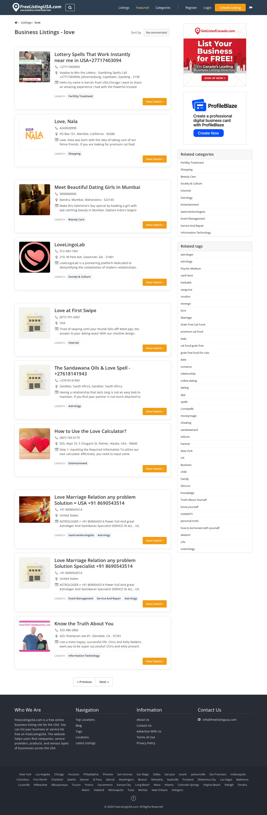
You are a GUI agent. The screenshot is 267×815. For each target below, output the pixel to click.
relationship (188, 373)
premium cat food (192, 331)
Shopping (74, 153)
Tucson (76, 785)
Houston (73, 774)
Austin (183, 774)
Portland (188, 779)
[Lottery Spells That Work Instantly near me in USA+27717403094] (34, 66)
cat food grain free (192, 345)
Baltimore (242, 779)
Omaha (242, 785)
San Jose (170, 774)
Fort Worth (40, 779)
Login (208, 7)
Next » (104, 682)
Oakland (99, 790)
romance (186, 367)
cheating (186, 423)
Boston (142, 779)
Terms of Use (146, 737)
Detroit (110, 779)
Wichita (142, 790)
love (183, 310)
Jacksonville (198, 774)
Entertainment (77, 463)
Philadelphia (91, 774)
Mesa (157, 785)
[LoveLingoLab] (34, 257)
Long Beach (142, 785)
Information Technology (83, 655)
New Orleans (160, 790)
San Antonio (124, 774)
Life (183, 542)
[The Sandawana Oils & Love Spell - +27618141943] (34, 380)
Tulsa (131, 790)
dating (185, 387)
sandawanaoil (189, 430)
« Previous (84, 682)
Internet (73, 343)
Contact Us (144, 725)
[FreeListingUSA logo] (36, 7)
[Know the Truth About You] (34, 636)
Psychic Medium (191, 268)
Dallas (156, 774)
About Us (143, 720)
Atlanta (169, 785)
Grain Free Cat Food (193, 324)
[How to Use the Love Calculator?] (34, 443)
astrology (186, 261)
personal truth (190, 521)
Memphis (157, 779)
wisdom (185, 535)
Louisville (24, 785)
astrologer (187, 254)
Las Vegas (226, 779)
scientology (188, 549)
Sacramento (105, 785)
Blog (79, 725)
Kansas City (124, 785)
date (183, 359)
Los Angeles (42, 774)
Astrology (74, 406)
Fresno (89, 785)
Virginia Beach (211, 785)
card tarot (187, 275)
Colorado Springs (188, 785)
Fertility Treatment (80, 96)
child (183, 472)
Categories (162, 7)
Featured (142, 7)
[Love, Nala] (34, 133)
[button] (251, 7)
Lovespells (187, 409)
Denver (84, 779)
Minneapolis (115, 790)
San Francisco (217, 774)
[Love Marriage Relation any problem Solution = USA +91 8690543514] (34, 509)
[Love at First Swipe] (34, 323)
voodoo (185, 296)
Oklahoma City (207, 779)
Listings (123, 7)
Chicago (59, 774)
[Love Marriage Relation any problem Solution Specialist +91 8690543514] (34, 572)
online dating (189, 381)
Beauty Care (76, 219)
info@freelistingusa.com (220, 720)
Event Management (80, 598)
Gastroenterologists (81, 535)
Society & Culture (79, 276)
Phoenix (108, 774)
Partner (185, 444)
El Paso (97, 779)
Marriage (186, 317)
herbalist (186, 282)
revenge (186, 303)
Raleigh (229, 785)
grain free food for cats (195, 353)
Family (185, 479)
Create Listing (230, 7)
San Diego (143, 774)
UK (182, 458)
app (183, 395)
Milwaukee (40, 785)
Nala (183, 339)
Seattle (71, 779)
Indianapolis (238, 774)
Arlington (177, 790)
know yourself (189, 507)
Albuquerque (59, 785)
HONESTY (187, 514)
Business (186, 465)
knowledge (187, 493)
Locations (82, 737)
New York (187, 451)
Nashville (172, 779)
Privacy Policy (146, 743)
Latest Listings (86, 743)
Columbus (22, 779)
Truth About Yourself (194, 500)
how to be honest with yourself (200, 528)
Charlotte (57, 779)
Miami (85, 790)
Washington (126, 779)
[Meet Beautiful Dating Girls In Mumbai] (34, 199)
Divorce (185, 486)
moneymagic (189, 416)
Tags (79, 731)
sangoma (186, 289)
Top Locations (85, 720)
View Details (154, 101)
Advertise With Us (149, 731)
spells (184, 402)
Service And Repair (109, 598)
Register (191, 7)
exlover (185, 437)
